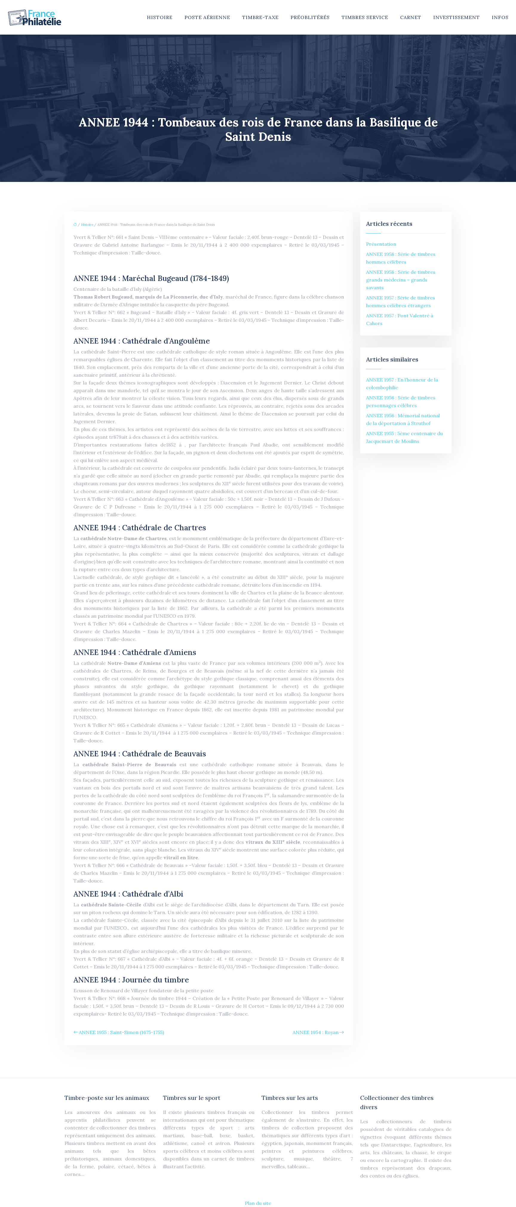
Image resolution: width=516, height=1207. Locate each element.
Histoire (160, 17)
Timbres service (365, 17)
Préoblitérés (310, 17)
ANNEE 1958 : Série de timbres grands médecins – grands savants (400, 279)
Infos (500, 17)
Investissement (456, 17)
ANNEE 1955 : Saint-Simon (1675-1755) (121, 1032)
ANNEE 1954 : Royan (316, 1032)
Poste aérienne (207, 17)
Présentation (381, 244)
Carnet (410, 17)
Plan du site (258, 1203)
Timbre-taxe (260, 17)
